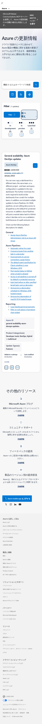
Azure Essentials (7, 541)
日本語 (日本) (10, 696)
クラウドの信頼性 (8, 537)
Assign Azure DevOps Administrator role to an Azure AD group (23, 238)
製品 (4, 556)
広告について (6, 716)
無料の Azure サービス (9, 563)
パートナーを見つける (9, 619)
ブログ (5, 633)
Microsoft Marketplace (9, 615)
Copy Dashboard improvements (22, 306)
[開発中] (10, 135)
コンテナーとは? (7, 686)
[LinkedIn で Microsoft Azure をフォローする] (15, 504)
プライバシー (22, 709)
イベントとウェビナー (9, 645)
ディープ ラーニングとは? (10, 674)
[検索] (36, 84)
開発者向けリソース (8, 637)
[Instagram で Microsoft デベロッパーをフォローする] (10, 504)
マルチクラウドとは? (9, 667)
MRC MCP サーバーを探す (33, 19)
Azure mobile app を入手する (19, 498)
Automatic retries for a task (20, 248)
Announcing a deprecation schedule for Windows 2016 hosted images (20, 291)
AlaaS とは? (6, 678)
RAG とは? (6, 690)
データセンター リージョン (11, 533)
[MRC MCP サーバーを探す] (29, 94)
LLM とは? (6, 682)
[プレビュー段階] (21, 135)
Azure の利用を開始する (10, 526)
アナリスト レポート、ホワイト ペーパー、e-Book (17, 648)
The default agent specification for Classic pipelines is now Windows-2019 (23, 265)
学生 (4, 641)
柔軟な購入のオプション (10, 567)
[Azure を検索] (2, 3)
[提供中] (31, 132)
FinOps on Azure (8, 571)
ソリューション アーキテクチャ (12, 593)
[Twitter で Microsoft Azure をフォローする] (6, 504)
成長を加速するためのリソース (12, 589)
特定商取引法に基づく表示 (10, 713)
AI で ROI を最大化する (9, 574)
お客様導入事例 (7, 545)
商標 (27, 713)
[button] (12, 94)
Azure (4, 8)
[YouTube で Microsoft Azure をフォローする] (20, 504)
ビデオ (5, 652)
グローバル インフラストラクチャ (12, 530)
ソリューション (7, 585)
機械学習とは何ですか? (9, 671)
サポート (5, 597)
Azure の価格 (6, 559)
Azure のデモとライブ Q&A (11, 600)
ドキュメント (6, 630)
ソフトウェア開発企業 (9, 611)
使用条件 (22, 713)
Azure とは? (6, 522)
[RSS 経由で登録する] (21, 94)
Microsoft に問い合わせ (10, 709)
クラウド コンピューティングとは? (13, 663)
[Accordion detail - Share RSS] (12, 367)
